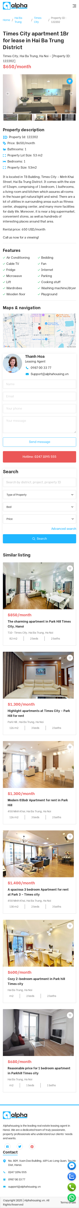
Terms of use (68, 1202)
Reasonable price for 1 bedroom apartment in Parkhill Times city (39, 1070)
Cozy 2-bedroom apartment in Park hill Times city (36, 981)
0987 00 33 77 (41, 368)
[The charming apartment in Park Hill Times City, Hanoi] (38, 585)
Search (42, 538)
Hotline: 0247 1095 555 (39, 457)
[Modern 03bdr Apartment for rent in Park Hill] (38, 764)
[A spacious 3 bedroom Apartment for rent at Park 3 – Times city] (38, 853)
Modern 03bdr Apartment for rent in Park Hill (38, 802)
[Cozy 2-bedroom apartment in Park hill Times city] (38, 943)
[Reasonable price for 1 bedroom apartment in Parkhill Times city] (38, 1032)
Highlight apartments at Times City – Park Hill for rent (39, 713)
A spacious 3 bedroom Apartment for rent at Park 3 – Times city (38, 892)
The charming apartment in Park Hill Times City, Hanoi (39, 624)
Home (6, 20)
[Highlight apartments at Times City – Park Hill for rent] (38, 675)
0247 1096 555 (17, 1172)
